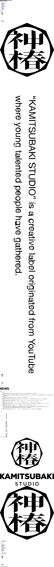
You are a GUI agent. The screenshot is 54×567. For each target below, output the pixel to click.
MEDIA (3, 546)
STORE (3, 548)
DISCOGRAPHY (4, 6)
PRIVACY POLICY (4, 552)
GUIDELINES (3, 541)
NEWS (2, 2)
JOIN (2, 551)
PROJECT (3, 7)
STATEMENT (3, 3)
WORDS (3, 8)
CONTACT (3, 9)
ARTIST (3, 5)
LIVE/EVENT (3, 4)
